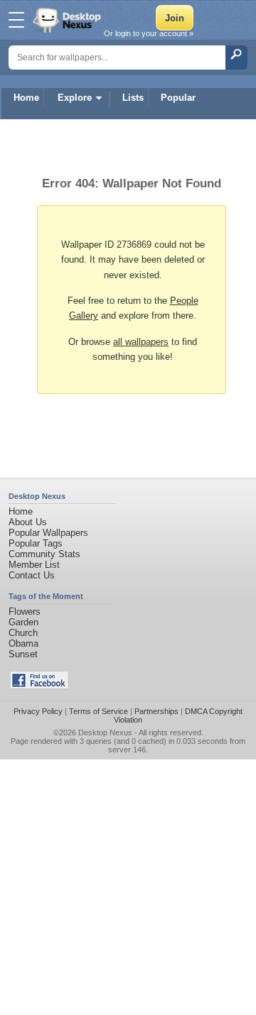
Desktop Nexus (105, 732)
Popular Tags (36, 543)
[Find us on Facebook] (39, 686)
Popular (178, 97)
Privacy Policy (38, 711)
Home (26, 97)
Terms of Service (98, 711)
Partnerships (156, 711)
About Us (28, 522)
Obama (23, 643)
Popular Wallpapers (48, 532)
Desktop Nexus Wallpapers (68, 20)
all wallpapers (141, 341)
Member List (34, 564)
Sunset (23, 654)
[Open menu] (16, 20)
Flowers (25, 611)
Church (23, 632)
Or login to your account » (148, 33)
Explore (75, 97)
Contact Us (32, 575)
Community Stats (44, 554)
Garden (23, 622)
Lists (133, 97)
